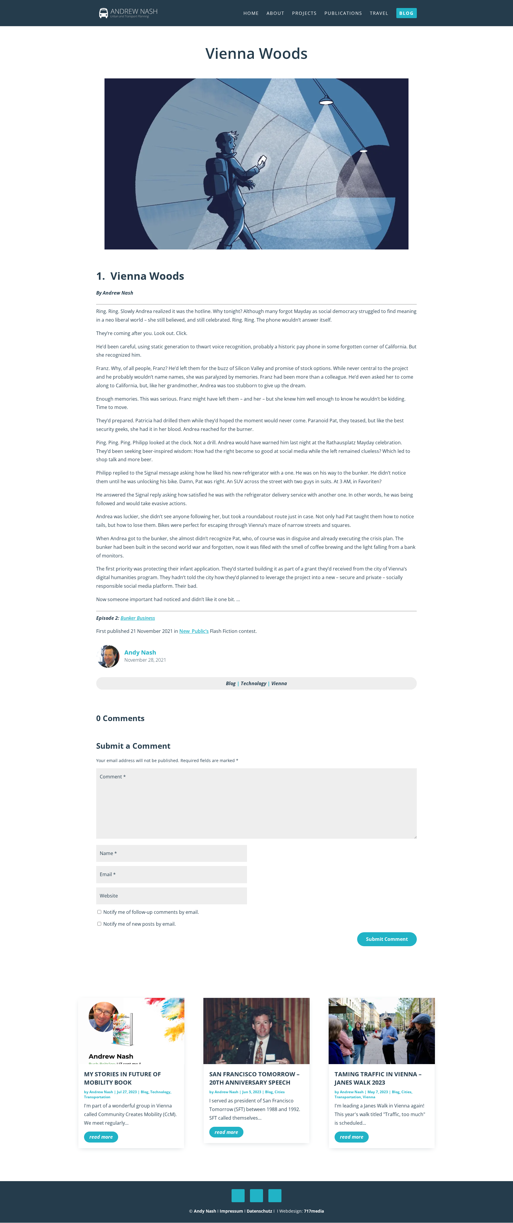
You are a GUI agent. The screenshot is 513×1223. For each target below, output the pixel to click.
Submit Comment (387, 939)
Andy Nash (205, 1211)
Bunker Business (138, 618)
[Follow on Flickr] (274, 1195)
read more (101, 1137)
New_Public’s (194, 631)
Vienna (279, 683)
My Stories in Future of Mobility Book (122, 1078)
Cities (280, 1091)
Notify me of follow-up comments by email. (151, 912)
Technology (253, 683)
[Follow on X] (238, 1195)
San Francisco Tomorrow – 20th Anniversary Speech (254, 1078)
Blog (231, 683)
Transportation (97, 1096)
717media (314, 1211)
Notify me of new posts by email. (139, 924)
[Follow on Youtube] (256, 1195)
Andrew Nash (101, 1091)
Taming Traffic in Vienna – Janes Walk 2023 (378, 1078)
